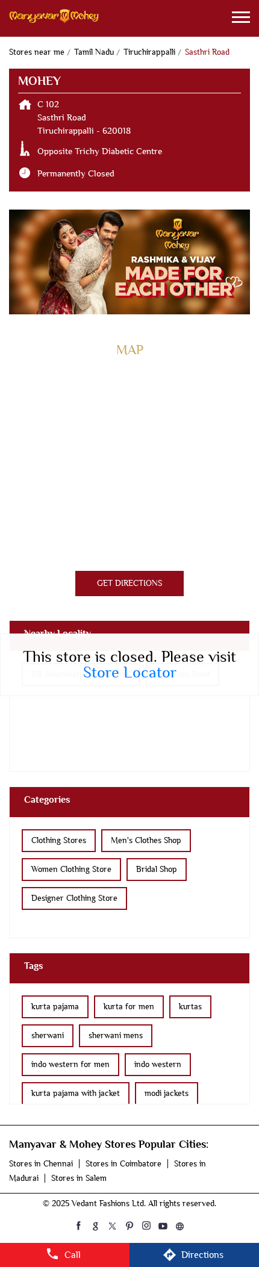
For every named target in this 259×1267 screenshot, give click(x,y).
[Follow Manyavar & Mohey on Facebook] (78, 1225)
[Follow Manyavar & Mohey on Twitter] (112, 1225)
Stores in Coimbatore (123, 1163)
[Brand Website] (180, 1225)
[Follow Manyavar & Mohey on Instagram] (146, 1225)
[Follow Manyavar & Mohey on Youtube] (163, 1225)
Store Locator (129, 672)
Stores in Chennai (41, 1163)
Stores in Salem (79, 1178)
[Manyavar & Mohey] (54, 18)
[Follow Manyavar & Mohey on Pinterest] (129, 1225)
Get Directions (129, 583)
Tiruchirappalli (149, 52)
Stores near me (36, 52)
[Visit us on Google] (95, 1225)
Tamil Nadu (94, 52)
